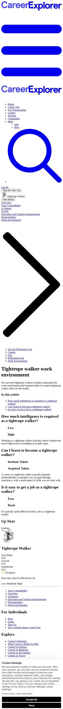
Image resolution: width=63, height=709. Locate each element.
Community (14, 118)
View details (8, 199)
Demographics (15, 602)
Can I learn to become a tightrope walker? (29, 406)
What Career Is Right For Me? (23, 644)
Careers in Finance (17, 647)
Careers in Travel (16, 655)
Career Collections (17, 641)
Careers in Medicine (18, 650)
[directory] (31, 402)
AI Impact (13, 596)
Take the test (11, 190)
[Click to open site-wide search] (35, 181)
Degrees (12, 115)
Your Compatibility (17, 590)
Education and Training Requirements (27, 599)
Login (11, 621)
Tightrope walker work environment (26, 372)
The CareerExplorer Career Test (24, 627)
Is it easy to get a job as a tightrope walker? (30, 409)
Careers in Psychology (19, 652)
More (10, 121)
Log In (4, 187)
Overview (13, 593)
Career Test (13, 107)
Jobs (16, 124)
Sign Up (12, 624)
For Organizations (17, 110)
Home (11, 104)
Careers (12, 112)
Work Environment (17, 605)
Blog (16, 127)
